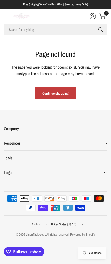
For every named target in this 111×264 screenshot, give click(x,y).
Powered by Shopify (82, 234)
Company (11, 128)
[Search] (100, 29)
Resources (12, 143)
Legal (8, 172)
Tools (8, 158)
